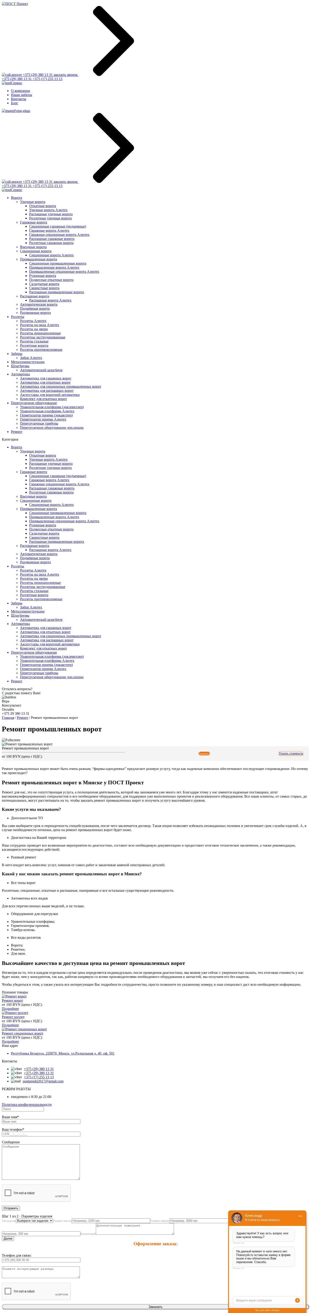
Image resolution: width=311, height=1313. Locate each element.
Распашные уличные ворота (51, 214)
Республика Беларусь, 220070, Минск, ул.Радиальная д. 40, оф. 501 (63, 1053)
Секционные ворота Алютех (51, 255)
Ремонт (16, 432)
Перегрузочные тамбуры (39, 423)
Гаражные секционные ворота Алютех (59, 235)
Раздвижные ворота (35, 313)
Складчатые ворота (44, 284)
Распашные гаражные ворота (51, 239)
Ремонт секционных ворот (22, 1033)
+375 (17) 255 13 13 (47, 79)
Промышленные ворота (38, 259)
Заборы (16, 354)
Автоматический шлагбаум (41, 370)
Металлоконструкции (28, 362)
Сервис (16, 83)
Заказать (204, 753)
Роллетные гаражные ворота (51, 243)
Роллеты (17, 317)
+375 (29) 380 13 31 (17, 79)
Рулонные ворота (42, 276)
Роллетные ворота (34, 345)
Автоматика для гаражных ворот (45, 378)
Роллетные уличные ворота (50, 218)
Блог (14, 103)
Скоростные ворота (44, 288)
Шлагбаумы (20, 366)
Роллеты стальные (34, 341)
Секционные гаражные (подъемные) (57, 226)
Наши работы (21, 95)
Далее (8, 1238)
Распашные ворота (34, 296)
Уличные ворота (32, 202)
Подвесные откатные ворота (51, 280)
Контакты (18, 99)
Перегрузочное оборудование (34, 403)
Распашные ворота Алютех (50, 300)
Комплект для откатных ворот (43, 399)
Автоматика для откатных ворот (45, 382)
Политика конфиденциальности (27, 1104)
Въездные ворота (33, 247)
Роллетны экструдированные (42, 337)
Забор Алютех (31, 358)
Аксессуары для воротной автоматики (50, 395)
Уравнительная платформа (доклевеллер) (52, 407)
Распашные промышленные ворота (56, 292)
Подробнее (10, 1009)
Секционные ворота (35, 251)
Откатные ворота (42, 206)
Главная (8, 718)
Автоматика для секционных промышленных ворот (60, 386)
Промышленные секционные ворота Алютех (64, 271)
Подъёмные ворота (35, 308)
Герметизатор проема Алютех (43, 419)
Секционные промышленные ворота (57, 263)
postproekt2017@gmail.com (43, 1081)
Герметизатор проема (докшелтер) (46, 415)
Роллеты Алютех (33, 321)
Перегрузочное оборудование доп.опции (52, 427)
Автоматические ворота (38, 304)
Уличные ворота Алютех (48, 210)
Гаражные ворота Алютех (49, 230)
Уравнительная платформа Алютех (47, 411)
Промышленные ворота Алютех (54, 267)
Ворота (16, 198)
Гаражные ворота (33, 222)
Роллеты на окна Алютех (39, 325)
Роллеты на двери (34, 329)
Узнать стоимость (291, 753)
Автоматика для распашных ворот (47, 391)
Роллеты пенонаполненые (40, 333)
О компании (20, 91)
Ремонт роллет (13, 1017)
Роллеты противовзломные (41, 349)
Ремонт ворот (12, 1000)
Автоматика (20, 374)
